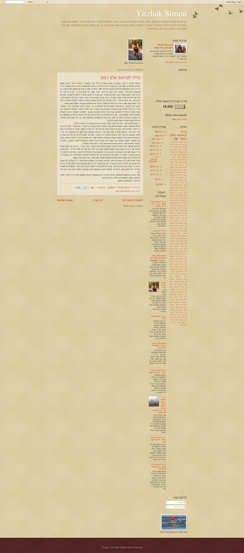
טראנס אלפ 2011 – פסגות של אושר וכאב (157, 257)
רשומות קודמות (65, 200)
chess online (182, 119)
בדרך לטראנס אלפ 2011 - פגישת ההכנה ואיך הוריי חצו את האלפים (178, 215)
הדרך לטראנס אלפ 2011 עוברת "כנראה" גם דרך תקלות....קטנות (178, 292)
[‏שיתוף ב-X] (81, 187)
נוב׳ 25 (155, 167)
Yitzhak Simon (161, 13)
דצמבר (158, 139)
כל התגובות (179, 507)
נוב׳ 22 (155, 170)
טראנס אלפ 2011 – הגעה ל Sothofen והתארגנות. (158, 345)
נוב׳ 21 (155, 174)
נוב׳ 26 (155, 154)
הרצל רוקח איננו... (180, 297)
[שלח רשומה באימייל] (92, 187)
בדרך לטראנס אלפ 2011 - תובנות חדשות (157, 371)
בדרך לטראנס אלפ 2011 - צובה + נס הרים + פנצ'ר (178, 228)
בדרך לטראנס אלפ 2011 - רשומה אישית (178, 238)
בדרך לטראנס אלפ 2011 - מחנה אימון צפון (178, 197)
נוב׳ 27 (155, 150)
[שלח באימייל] (87, 187)
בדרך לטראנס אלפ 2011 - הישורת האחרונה (178, 157)
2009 (160, 184)
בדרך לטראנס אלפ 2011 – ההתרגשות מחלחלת (158, 466)
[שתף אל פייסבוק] (79, 187)
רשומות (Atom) (129, 206)
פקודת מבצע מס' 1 (163, 285)
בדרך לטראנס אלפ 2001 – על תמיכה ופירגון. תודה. (178, 147)
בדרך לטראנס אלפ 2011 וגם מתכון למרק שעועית (178, 248)
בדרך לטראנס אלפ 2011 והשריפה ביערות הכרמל (178, 254)
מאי (159, 179)
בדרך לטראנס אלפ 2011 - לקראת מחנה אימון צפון (178, 167)
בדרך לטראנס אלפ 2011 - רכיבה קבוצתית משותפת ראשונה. (178, 233)
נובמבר (157, 143)
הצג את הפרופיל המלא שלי (176, 62)
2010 (160, 136)
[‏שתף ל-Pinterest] (76, 187)
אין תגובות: (100, 187)
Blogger (105, 547)
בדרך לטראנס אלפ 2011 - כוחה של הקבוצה (178, 162)
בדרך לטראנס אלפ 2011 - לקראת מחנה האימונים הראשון (178, 172)
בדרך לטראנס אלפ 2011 (120, 77)
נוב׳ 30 (155, 146)
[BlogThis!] (84, 187)
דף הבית (97, 200)
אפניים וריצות (180, 144)
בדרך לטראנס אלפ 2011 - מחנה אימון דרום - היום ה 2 (178, 185)
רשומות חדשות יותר (132, 200)
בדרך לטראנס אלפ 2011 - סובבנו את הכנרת (178, 210)
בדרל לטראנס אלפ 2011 (125, 191)
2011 (160, 132)
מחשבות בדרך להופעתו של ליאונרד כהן (178, 312)
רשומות (180, 502)
